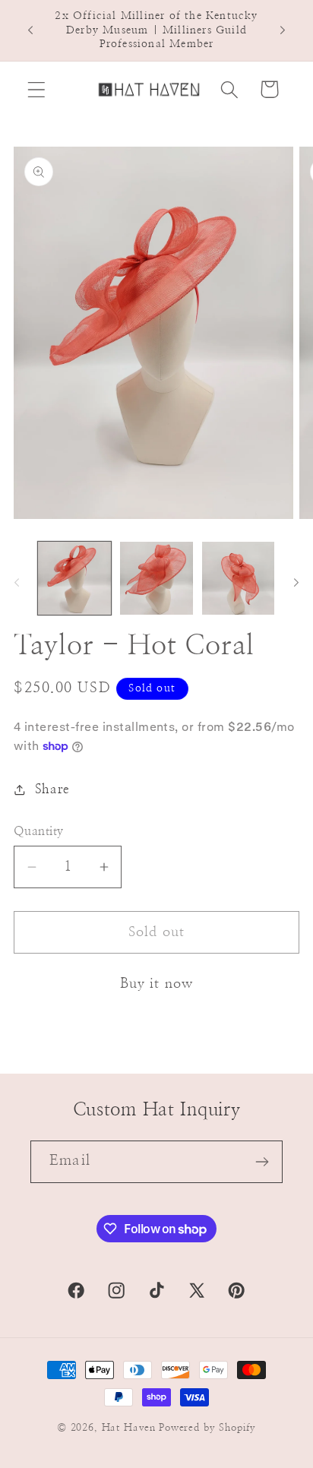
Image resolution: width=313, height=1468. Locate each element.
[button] (37, 89)
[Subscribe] (262, 1162)
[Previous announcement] (30, 30)
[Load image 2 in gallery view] (156, 578)
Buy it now (157, 984)
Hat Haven (129, 1427)
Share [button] (52, 789)
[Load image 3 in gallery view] (238, 578)
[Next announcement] (282, 30)
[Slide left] (16, 583)
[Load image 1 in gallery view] (74, 578)
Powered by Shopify (207, 1427)
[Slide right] (296, 583)
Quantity (39, 831)
